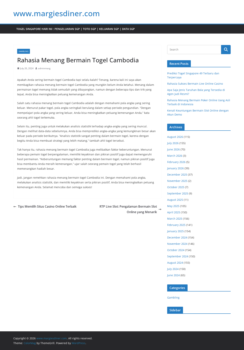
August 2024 (175, 262)
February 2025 (176, 225)
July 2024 (173, 269)
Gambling (23, 51)
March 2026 (174, 155)
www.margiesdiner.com (56, 13)
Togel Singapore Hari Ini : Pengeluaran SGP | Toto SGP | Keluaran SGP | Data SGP (75, 29)
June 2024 (173, 275)
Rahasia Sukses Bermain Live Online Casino (195, 83)
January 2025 (175, 231)
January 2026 (175, 168)
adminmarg (44, 68)
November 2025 (177, 181)
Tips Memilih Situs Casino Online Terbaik (47, 206)
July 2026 (173, 143)
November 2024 (177, 244)
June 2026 (173, 149)
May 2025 (173, 206)
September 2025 (177, 193)
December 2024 (177, 237)
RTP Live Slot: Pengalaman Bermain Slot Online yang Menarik (128, 209)
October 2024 (175, 250)
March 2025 (174, 218)
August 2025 (175, 199)
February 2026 (176, 162)
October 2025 (175, 187)
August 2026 (175, 137)
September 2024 (177, 256)
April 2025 (173, 212)
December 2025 (177, 174)
